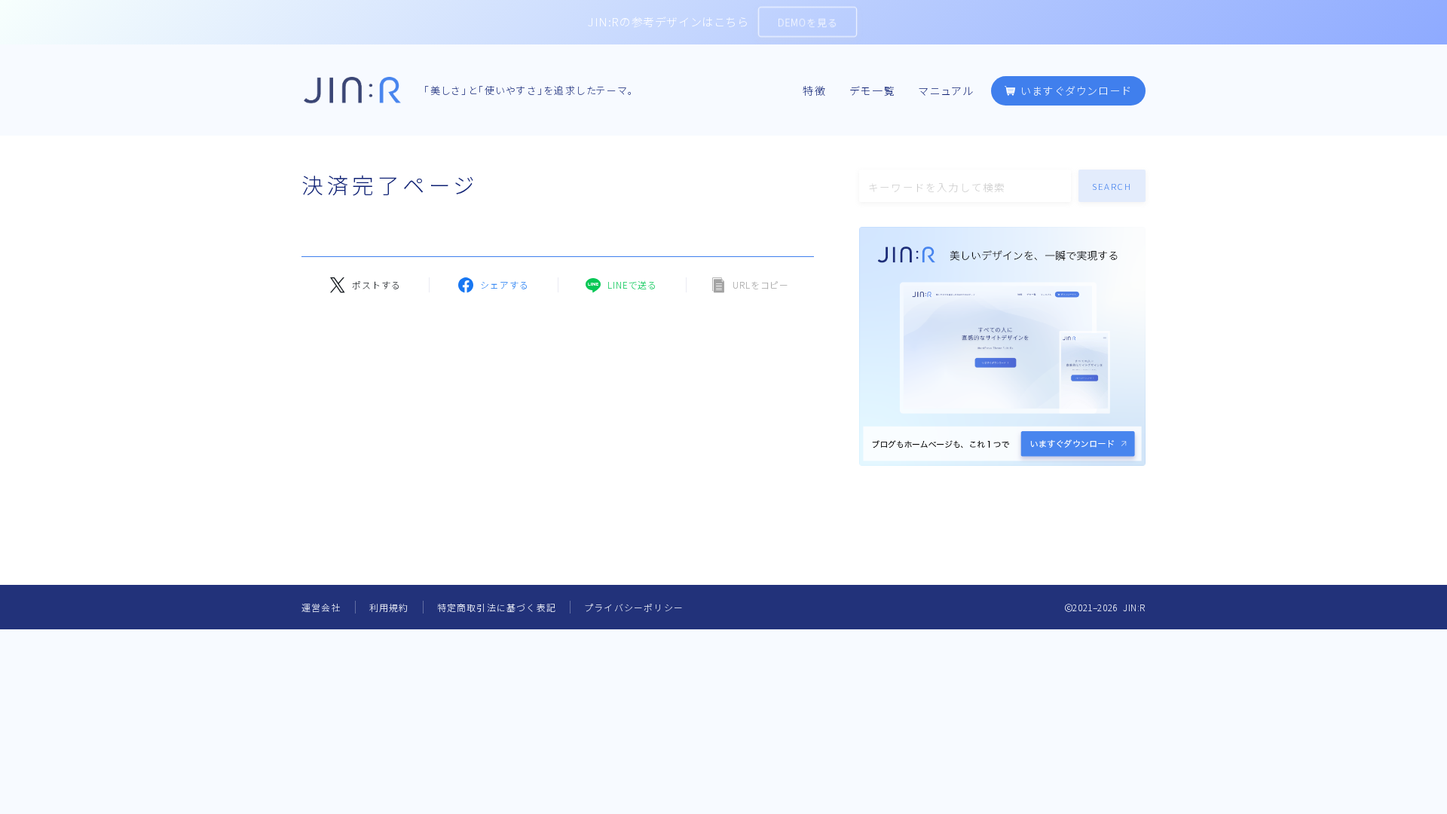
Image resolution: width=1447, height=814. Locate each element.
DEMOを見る (807, 22)
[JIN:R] (352, 90)
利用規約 (389, 607)
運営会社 (321, 607)
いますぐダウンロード (1074, 91)
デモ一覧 (872, 91)
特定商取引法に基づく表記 (496, 607)
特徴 (815, 91)
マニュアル (947, 91)
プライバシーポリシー (634, 607)
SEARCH (1112, 186)
